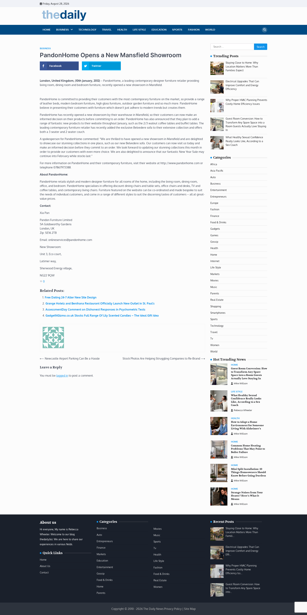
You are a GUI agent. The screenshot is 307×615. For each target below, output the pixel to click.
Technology (87, 29)
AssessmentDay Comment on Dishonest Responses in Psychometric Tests (95, 309)
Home (46, 29)
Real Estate (216, 299)
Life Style (139, 29)
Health (122, 29)
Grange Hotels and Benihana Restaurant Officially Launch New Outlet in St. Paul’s (100, 303)
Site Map (190, 609)
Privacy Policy (173, 609)
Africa (213, 164)
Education (159, 29)
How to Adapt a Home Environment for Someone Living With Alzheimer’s (247, 425)
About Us (45, 566)
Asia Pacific (216, 170)
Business (62, 29)
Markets (215, 274)
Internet (214, 261)
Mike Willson (241, 383)
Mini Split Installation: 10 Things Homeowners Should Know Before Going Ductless (248, 472)
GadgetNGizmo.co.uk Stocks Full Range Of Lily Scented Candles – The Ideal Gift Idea (102, 315)
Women (214, 345)
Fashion (194, 29)
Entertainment (218, 189)
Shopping (215, 306)
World (210, 29)
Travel (107, 29)
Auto (213, 177)
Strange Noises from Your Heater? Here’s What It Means (247, 496)
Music (213, 286)
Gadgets (215, 228)
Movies (214, 280)
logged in (62, 375)
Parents (214, 293)
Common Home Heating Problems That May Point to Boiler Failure (248, 449)
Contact (44, 572)
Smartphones (217, 312)
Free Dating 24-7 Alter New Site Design (70, 297)
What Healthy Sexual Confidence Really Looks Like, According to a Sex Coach (246, 400)
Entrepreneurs (218, 196)
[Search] (264, 30)
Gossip (214, 241)
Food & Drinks (218, 222)
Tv (211, 338)
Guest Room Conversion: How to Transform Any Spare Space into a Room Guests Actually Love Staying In (249, 373)
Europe (214, 202)
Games (214, 235)
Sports (177, 29)
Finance (214, 215)
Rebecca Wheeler (243, 410)
